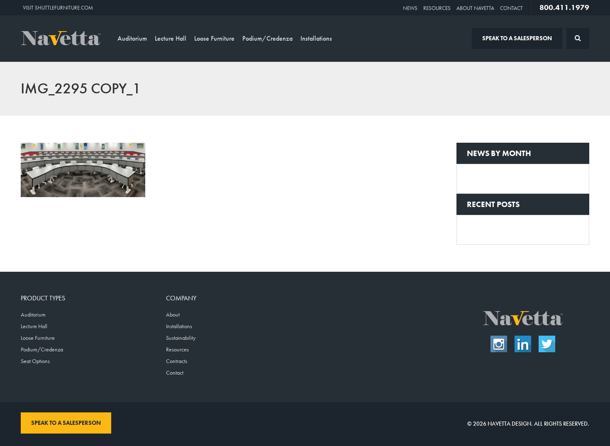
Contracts (176, 361)
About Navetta (475, 8)
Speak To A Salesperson (517, 38)
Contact (511, 8)
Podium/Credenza (267, 38)
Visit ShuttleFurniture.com (58, 7)
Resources (437, 8)
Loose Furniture (214, 38)
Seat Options (35, 361)
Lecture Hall (170, 38)
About (173, 314)
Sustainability (180, 337)
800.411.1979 (564, 7)
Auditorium (132, 38)
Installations (316, 38)
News (410, 8)
